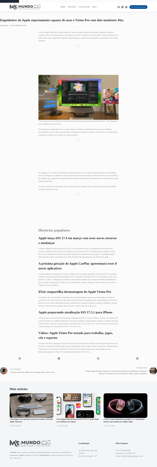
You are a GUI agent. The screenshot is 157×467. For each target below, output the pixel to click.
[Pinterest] (98, 358)
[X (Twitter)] (59, 358)
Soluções (72, 7)
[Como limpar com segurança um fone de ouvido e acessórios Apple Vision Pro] (31, 405)
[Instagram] (122, 7)
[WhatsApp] (126, 7)
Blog (94, 7)
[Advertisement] (78, 60)
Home (62, 7)
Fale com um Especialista (138, 7)
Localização (84, 7)
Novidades (4, 25)
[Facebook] (118, 7)
